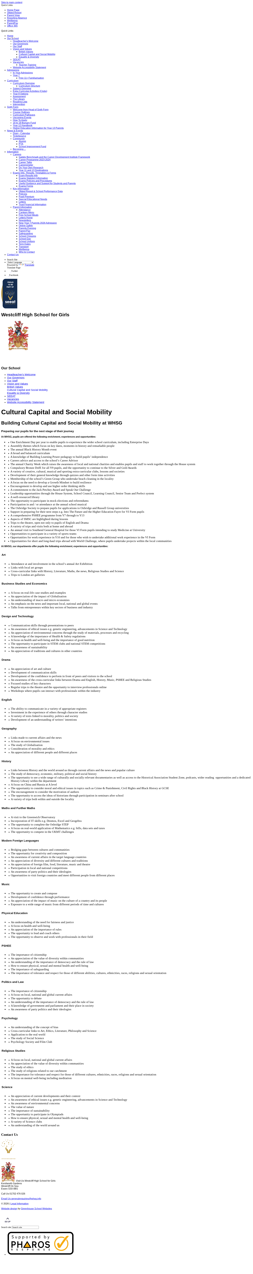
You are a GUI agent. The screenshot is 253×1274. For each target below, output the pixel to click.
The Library (19, 99)
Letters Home (26, 217)
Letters (22, 202)
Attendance (25, 210)
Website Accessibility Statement (29, 67)
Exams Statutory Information (33, 178)
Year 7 (16, 75)
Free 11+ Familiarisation (31, 78)
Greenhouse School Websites (36, 1208)
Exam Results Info (28, 175)
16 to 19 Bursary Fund (24, 123)
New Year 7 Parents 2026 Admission (38, 223)
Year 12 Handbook (22, 125)
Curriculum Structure (29, 86)
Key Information (21, 188)
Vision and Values (22, 49)
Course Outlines (21, 112)
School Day (25, 239)
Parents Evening (27, 228)
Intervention (19, 104)
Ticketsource (19, 136)
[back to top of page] (7, 1224)
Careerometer (26, 165)
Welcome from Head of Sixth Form (30, 109)
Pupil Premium (26, 196)
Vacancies (18, 62)
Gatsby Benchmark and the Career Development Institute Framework (54, 157)
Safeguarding (26, 233)
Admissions (13, 70)
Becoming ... (19, 149)
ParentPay (12, 23)
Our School (13, 38)
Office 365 (12, 26)
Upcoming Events (22, 117)
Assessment (19, 96)
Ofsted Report (14, 12)
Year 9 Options (20, 94)
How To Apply (20, 120)
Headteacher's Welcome (25, 41)
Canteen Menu (26, 212)
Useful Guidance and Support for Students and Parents (47, 183)
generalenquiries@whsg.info (21, 1198)
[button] (14, 31)
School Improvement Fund (32, 146)
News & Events (15, 130)
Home (10, 36)
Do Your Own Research (31, 167)
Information (13, 152)
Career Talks (25, 162)
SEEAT (17, 59)
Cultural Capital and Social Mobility (37, 54)
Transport (24, 246)
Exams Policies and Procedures (35, 181)
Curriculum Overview (24, 83)
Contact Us (13, 254)
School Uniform (27, 241)
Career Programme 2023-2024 (35, 159)
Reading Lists (20, 101)
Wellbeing (12, 20)
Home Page (13, 10)
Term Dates (25, 244)
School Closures (27, 236)
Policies (23, 194)
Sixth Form (12, 107)
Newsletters (25, 220)
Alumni (22, 141)
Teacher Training (27, 65)
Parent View (13, 15)
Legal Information (20, 1203)
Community (19, 138)
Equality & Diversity (29, 57)
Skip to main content (11, 2)
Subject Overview (22, 88)
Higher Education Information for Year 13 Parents (38, 128)
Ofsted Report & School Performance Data (41, 191)
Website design (9, 1208)
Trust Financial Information (32, 204)
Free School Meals (28, 215)
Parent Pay (24, 231)
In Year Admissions (23, 72)
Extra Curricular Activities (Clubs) (30, 91)
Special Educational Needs (33, 199)
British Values (26, 51)
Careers (17, 154)
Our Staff (17, 46)
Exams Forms (26, 186)
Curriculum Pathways (24, 115)
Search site (6, 1227)
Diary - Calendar (21, 133)
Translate (29, 265)
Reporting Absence (17, 18)
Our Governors (20, 43)
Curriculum (12, 80)
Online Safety (26, 225)
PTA (21, 144)
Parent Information (22, 207)
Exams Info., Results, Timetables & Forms (34, 173)
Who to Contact (27, 252)
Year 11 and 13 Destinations (33, 170)
